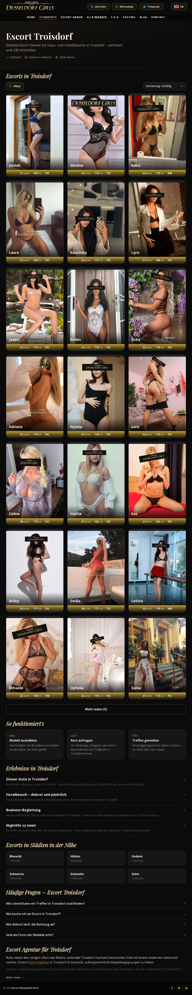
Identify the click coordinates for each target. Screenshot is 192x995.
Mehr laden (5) (96, 709)
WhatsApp (126, 6)
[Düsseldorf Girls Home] (31, 6)
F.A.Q (115, 17)
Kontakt (158, 17)
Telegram (153, 6)
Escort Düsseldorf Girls (25, 988)
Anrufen (100, 6)
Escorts (56, 969)
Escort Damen (72, 17)
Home (31, 17)
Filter (17, 86)
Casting (129, 17)
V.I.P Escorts (97, 17)
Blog (143, 17)
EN (182, 6)
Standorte (48, 17)
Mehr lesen (13, 977)
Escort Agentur (38, 962)
